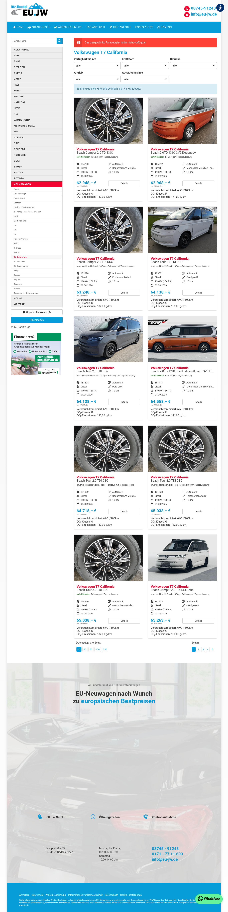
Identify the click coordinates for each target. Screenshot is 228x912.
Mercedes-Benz (24, 125)
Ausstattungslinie (132, 72)
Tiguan (17, 279)
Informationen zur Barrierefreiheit (85, 895)
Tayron (17, 275)
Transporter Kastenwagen (26, 293)
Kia (16, 114)
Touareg (18, 284)
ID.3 (16, 225)
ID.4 (16, 230)
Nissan (18, 137)
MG (16, 131)
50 (91, 649)
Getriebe (175, 59)
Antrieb (78, 72)
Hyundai (19, 102)
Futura (19, 96)
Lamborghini (23, 120)
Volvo (18, 298)
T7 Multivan (20, 261)
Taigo (16, 270)
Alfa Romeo (22, 49)
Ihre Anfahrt (122, 27)
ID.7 (16, 234)
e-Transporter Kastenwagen (27, 212)
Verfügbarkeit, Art (85, 59)
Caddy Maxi (19, 198)
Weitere (19, 304)
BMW (17, 61)
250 (105, 649)
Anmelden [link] (38, 320)
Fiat (16, 84)
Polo (16, 243)
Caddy (17, 189)
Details (124, 183)
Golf (16, 216)
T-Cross (17, 248)
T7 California (20, 257)
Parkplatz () (144, 27)
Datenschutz (111, 895)
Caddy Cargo (20, 194)
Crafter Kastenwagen (24, 207)
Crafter (17, 203)
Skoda (18, 166)
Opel (17, 143)
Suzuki (18, 172)
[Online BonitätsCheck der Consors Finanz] (36, 353)
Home (20, 27)
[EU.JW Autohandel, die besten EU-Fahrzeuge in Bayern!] (29, 10)
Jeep (17, 108)
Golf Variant (20, 221)
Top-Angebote (96, 27)
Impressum (37, 895)
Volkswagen (22, 184)
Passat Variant (21, 239)
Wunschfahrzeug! (70, 27)
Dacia (17, 79)
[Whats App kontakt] (209, 899)
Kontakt (166, 27)
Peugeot (19, 149)
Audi (17, 55)
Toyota (19, 178)
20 (85, 649)
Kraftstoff (128, 59)
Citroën (19, 67)
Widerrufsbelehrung (56, 895)
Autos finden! (41, 27)
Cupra (18, 73)
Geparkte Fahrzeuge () (38, 312)
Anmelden (24, 895)
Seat (17, 160)
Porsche (20, 155)
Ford (17, 90)
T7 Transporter (21, 266)
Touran (17, 289)
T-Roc (16, 252)
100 (98, 649)
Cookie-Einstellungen (131, 895)
